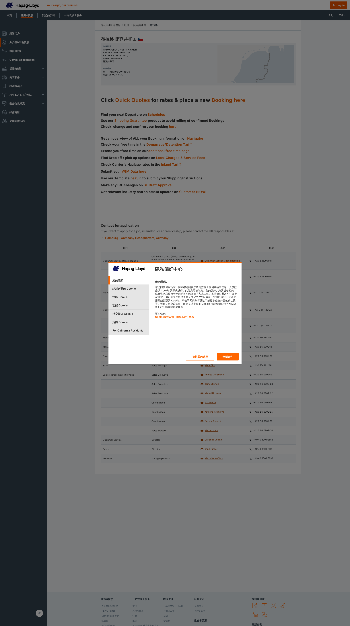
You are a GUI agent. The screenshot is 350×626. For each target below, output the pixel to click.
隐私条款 (181, 316)
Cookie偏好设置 (164, 316)
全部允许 (228, 356)
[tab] (128, 280)
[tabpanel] (196, 300)
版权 (191, 316)
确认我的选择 (200, 356)
